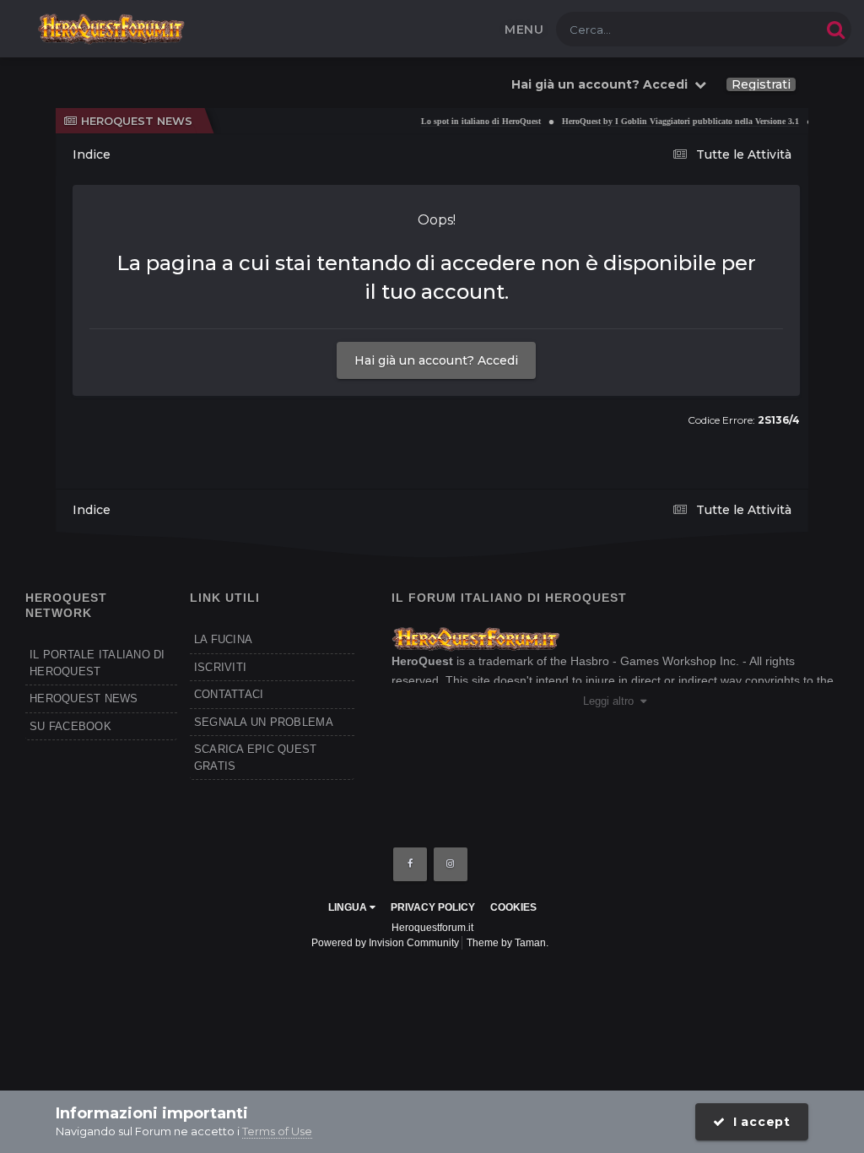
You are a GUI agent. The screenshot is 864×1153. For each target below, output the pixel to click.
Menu (524, 29)
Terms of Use (277, 1131)
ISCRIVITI (220, 667)
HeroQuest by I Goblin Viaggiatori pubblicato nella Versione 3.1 (671, 121)
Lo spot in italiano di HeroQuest (472, 121)
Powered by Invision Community (385, 943)
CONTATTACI (229, 694)
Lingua (349, 907)
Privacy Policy (433, 907)
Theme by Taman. (507, 943)
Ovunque (774, 29)
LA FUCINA (223, 639)
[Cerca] (835, 29)
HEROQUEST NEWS (84, 698)
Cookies (513, 907)
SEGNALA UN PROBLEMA (263, 722)
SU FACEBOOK (70, 726)
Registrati (761, 84)
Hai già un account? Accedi (602, 84)
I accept (758, 1121)
